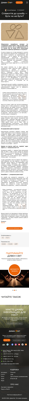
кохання (4, 244)
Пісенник (12, 372)
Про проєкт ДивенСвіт (7, 387)
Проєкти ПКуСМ (5, 389)
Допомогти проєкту (14, 270)
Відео (2, 380)
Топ (3, 237)
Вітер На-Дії (13, 378)
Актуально (4, 372)
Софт (11, 374)
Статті (7, 237)
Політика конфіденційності (14, 394)
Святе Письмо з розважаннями (19, 376)
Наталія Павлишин (11, 10)
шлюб (16, 244)
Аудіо (2, 378)
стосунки (10, 244)
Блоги (2, 376)
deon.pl (3, 222)
